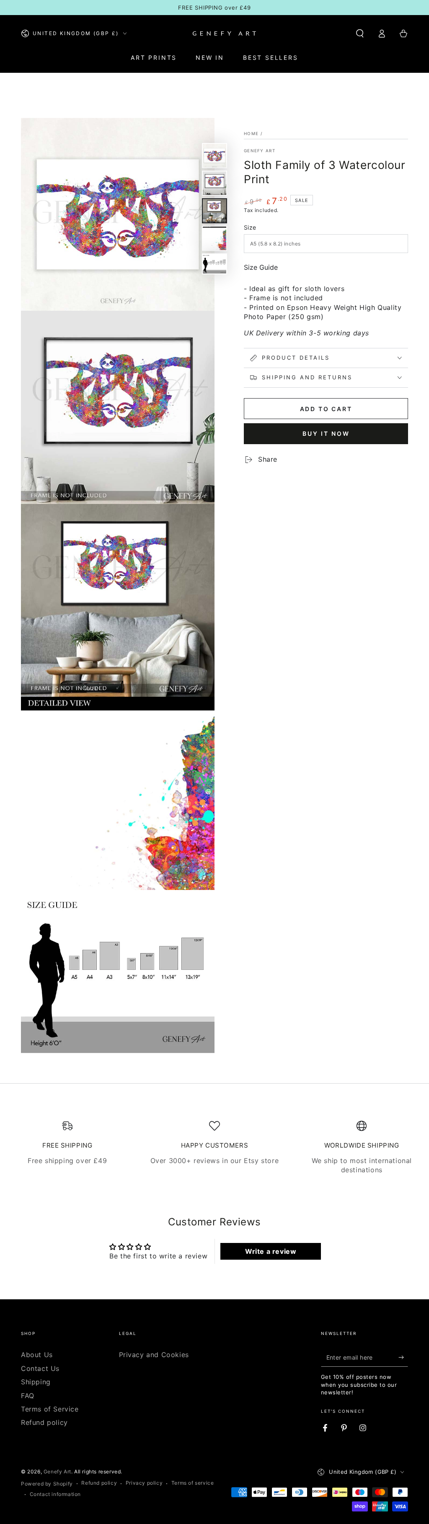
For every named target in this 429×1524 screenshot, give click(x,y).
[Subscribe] (403, 1357)
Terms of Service (50, 1409)
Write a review (270, 1251)
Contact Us (40, 1368)
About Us (37, 1354)
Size (250, 227)
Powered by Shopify (47, 1484)
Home (251, 133)
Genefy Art (259, 150)
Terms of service (192, 1483)
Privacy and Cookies (154, 1354)
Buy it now (326, 433)
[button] (360, 33)
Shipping (36, 1382)
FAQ (27, 1395)
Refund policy (44, 1422)
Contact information (55, 1494)
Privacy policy (144, 1483)
